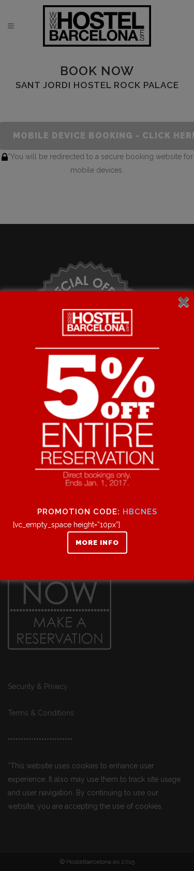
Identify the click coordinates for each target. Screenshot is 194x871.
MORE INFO (97, 542)
